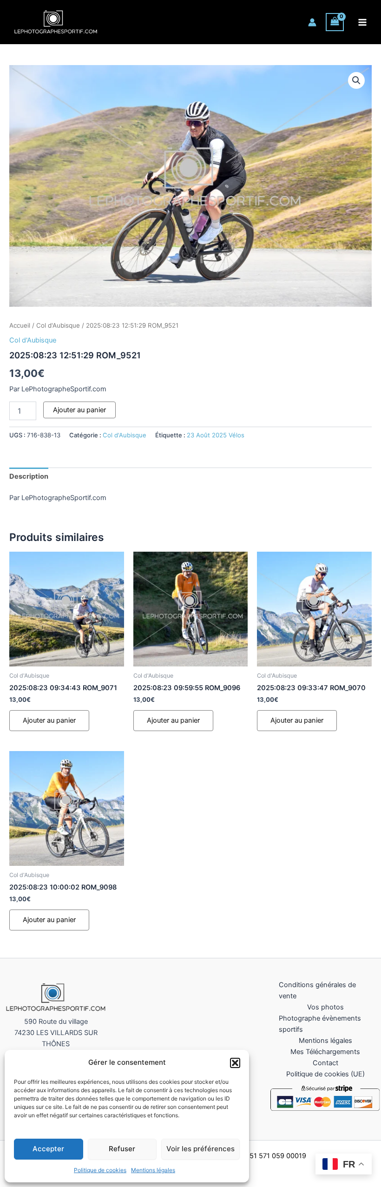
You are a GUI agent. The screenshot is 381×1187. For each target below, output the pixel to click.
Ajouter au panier (79, 410)
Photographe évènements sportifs (320, 1024)
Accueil (19, 325)
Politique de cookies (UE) (325, 1074)
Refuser (122, 1148)
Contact (325, 1063)
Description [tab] (28, 476)
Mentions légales (153, 1170)
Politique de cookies (100, 1170)
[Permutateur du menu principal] (362, 22)
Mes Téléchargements (325, 1052)
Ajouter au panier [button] (49, 720)
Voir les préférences (200, 1148)
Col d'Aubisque (58, 325)
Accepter (48, 1148)
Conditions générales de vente (317, 990)
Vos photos (325, 1007)
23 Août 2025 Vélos (215, 435)
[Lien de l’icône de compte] (312, 22)
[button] (235, 1063)
